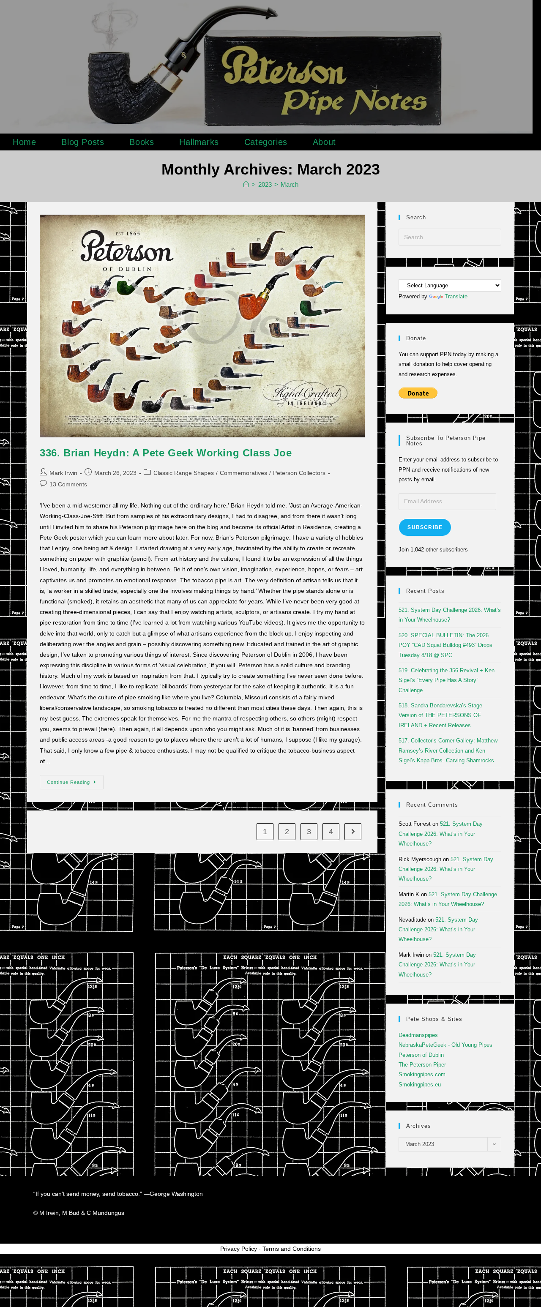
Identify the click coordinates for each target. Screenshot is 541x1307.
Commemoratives (243, 472)
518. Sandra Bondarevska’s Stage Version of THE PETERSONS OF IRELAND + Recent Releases (440, 715)
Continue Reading (75, 780)
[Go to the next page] (352, 831)
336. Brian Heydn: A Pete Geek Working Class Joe (166, 452)
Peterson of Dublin (421, 1055)
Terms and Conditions (291, 1248)
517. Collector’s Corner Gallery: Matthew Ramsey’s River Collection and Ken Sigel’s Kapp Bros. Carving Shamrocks (448, 750)
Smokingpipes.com (422, 1074)
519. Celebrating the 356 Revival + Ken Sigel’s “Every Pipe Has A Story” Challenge (447, 680)
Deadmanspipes (418, 1035)
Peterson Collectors (299, 472)
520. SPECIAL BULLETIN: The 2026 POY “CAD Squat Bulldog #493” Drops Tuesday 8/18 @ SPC (445, 645)
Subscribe (425, 527)
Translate (456, 296)
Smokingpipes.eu (420, 1084)
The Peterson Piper (422, 1064)
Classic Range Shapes (183, 472)
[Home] (246, 184)
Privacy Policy (238, 1248)
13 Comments (68, 484)
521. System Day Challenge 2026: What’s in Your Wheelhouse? (441, 834)
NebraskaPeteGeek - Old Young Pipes (445, 1045)
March (289, 184)
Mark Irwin (63, 472)
